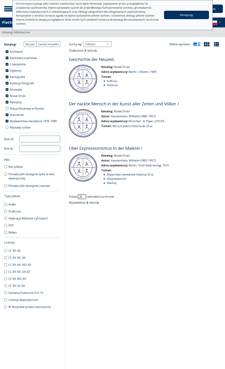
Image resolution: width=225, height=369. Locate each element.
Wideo (12, 232)
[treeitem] (32, 51)
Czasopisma (18, 64)
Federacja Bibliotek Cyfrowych (28, 218)
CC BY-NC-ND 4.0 (19, 265)
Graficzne (14, 211)
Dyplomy (15, 71)
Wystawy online (20, 127)
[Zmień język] (215, 22)
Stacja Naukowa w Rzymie (27, 108)
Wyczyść (30, 44)
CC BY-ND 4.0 (17, 279)
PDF (11, 225)
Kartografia (17, 77)
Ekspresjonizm (116, 179)
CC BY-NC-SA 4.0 (19, 272)
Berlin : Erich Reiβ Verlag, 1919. (149, 165)
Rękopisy (16, 102)
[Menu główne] (8, 8)
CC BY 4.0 (14, 251)
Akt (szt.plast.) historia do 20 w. (132, 126)
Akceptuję (186, 15)
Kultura (112, 81)
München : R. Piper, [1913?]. (147, 121)
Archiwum (16, 52)
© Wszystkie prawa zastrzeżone (29, 307)
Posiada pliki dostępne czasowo (29, 186)
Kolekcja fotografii (22, 83)
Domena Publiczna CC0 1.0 (25, 293)
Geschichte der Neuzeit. (92, 59)
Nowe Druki (18, 96)
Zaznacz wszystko (48, 44)
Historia (112, 85)
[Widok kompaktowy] (206, 44)
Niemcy (112, 183)
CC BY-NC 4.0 (17, 258)
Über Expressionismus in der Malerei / (105, 148)
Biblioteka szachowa (23, 58)
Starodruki (17, 115)
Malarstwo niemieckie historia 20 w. (130, 174)
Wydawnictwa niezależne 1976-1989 (33, 121)
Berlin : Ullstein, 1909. (143, 72)
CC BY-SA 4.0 (16, 286)
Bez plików (15, 167)
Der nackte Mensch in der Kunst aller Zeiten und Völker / (124, 104)
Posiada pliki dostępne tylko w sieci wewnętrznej (31, 176)
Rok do (8, 148)
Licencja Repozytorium (23, 300)
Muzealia (16, 89)
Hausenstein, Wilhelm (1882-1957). (133, 116)
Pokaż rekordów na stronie (91, 197)
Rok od (8, 139)
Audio (12, 204)
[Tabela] (216, 44)
